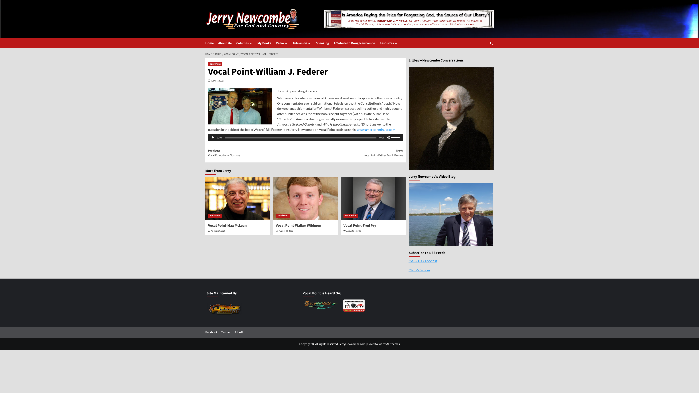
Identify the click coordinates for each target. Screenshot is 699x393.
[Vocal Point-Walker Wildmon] (305, 198)
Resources (387, 43)
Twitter (225, 332)
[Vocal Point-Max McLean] (237, 198)
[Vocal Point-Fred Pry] (373, 198)
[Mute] (388, 137)
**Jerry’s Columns (419, 270)
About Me (225, 43)
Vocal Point (215, 64)
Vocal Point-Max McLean (227, 225)
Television (300, 43)
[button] (491, 43)
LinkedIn (239, 332)
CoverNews (374, 344)
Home (209, 43)
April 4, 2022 (217, 80)
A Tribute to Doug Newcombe (354, 43)
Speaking (322, 43)
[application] (305, 137)
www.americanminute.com (376, 130)
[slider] (396, 137)
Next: (383, 153)
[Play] (213, 137)
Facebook (211, 332)
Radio (280, 43)
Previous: (224, 153)
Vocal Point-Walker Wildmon (298, 225)
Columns (242, 43)
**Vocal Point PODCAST (423, 261)
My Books (264, 43)
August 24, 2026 (218, 231)
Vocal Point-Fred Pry (359, 225)
